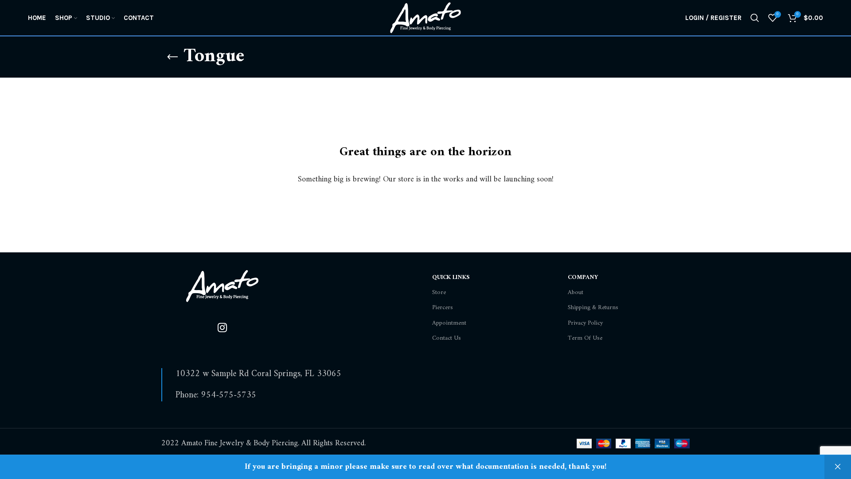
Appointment (449, 323)
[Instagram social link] (222, 328)
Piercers (442, 307)
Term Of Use (585, 338)
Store (439, 292)
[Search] (755, 18)
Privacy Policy (585, 323)
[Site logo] (425, 17)
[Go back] (172, 57)
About (575, 292)
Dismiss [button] (837, 467)
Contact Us (446, 338)
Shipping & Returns (593, 307)
